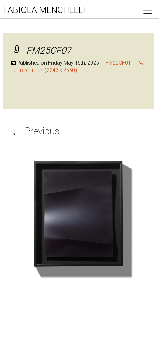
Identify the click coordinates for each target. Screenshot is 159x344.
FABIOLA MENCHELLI (44, 10)
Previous (35, 131)
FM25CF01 (118, 63)
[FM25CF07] (79, 217)
